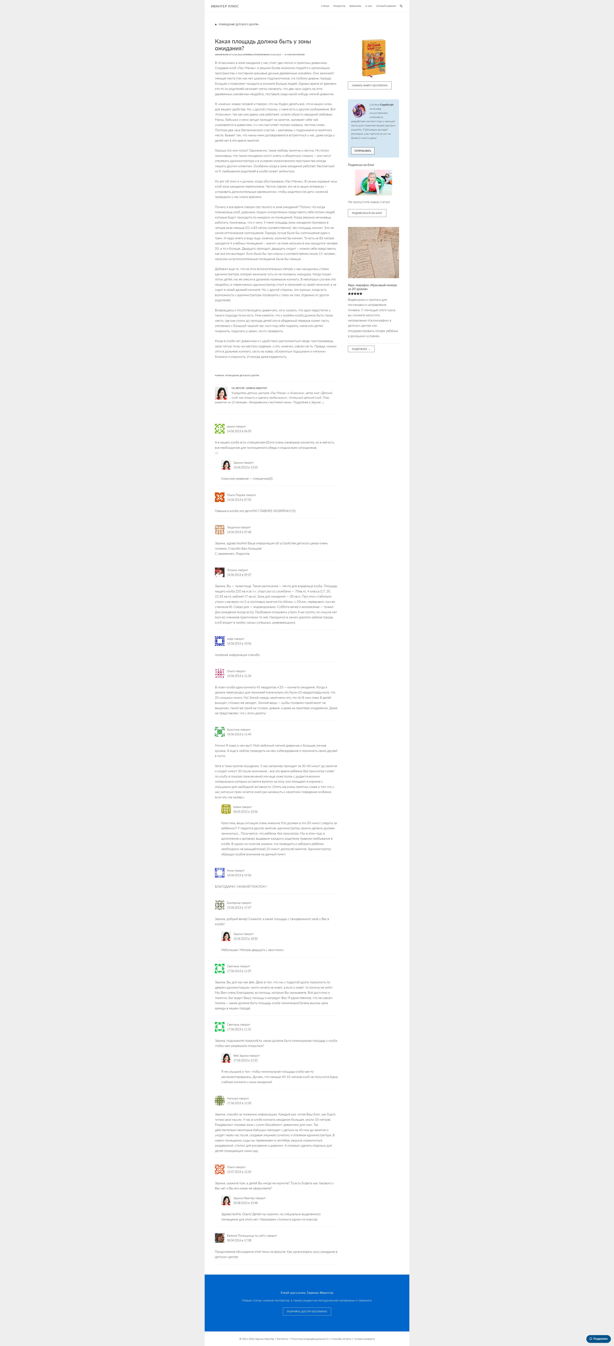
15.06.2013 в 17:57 (239, 907)
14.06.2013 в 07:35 (239, 499)
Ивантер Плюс (225, 6)
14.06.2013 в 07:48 (239, 532)
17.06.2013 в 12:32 (245, 1060)
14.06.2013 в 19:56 (239, 875)
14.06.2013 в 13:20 (245, 467)
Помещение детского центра (238, 24)
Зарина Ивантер (264, 1339)
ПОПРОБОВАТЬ (362, 150)
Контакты (282, 1339)
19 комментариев (295, 54)
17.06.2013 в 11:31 (239, 1029)
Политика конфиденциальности (310, 1339)
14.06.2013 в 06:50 (239, 431)
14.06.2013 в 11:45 (239, 734)
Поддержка (600, 1338)
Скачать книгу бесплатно (370, 85)
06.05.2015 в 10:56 (245, 811)
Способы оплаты (341, 1339)
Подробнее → (361, 349)
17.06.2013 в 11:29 (239, 971)
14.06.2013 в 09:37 (239, 575)
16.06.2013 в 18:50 (245, 938)
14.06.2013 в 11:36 (239, 676)
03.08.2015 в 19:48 (245, 1203)
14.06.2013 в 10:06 (239, 643)
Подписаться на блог (367, 213)
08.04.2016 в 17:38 (239, 1240)
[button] (400, 6)
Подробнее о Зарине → (308, 402)
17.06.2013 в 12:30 (239, 1103)
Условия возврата (364, 1339)
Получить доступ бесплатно (307, 1311)
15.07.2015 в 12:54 (239, 1172)
